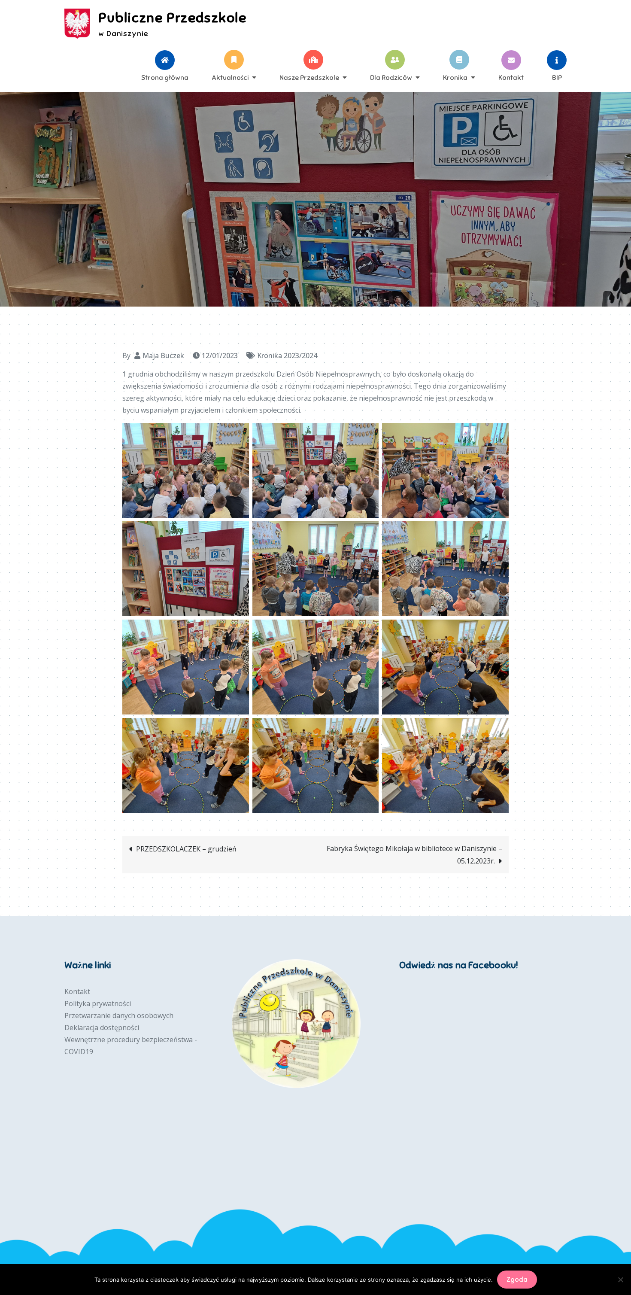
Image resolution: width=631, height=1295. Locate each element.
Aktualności (230, 77)
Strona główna (164, 77)
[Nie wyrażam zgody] (620, 1279)
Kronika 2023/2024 (287, 355)
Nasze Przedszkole (309, 77)
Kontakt (511, 77)
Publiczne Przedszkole (172, 17)
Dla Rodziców (391, 77)
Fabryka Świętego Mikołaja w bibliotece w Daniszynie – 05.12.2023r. (414, 855)
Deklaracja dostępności (101, 1027)
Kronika (455, 77)
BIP (557, 77)
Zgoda (517, 1279)
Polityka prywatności (97, 1003)
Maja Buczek (163, 355)
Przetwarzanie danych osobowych (118, 1015)
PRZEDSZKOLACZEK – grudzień (186, 849)
